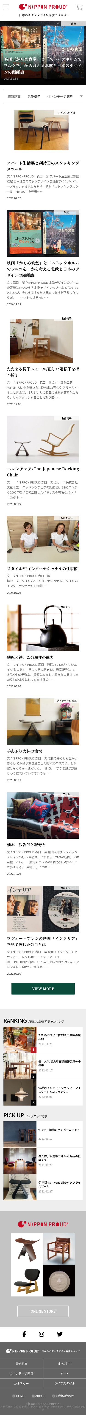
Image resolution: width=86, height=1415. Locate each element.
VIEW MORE (43, 988)
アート (64, 1373)
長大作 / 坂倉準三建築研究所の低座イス (59, 1158)
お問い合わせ (64, 1396)
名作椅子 (64, 1364)
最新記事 (21, 1364)
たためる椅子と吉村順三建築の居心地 (59, 1037)
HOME (19, 1396)
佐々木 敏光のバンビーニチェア (59, 1129)
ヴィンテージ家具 (21, 1373)
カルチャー (21, 1383)
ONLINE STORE (43, 1311)
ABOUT (40, 1396)
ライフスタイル (64, 1383)
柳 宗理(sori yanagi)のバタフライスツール (59, 1184)
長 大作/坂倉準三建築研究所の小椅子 (59, 1063)
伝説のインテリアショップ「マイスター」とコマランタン (59, 1090)
